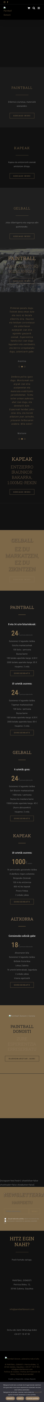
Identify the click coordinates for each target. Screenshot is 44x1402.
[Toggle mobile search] (34, 8)
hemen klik (37, 1392)
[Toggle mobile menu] (39, 8)
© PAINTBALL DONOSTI (14, 1364)
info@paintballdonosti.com (22, 1309)
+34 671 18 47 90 (32, 1367)
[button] (19, 366)
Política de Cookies (11, 1372)
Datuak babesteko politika (16, 1218)
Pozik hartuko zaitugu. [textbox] (22, 1260)
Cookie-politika (32, 1398)
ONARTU (10, 1398)
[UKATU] (41, 1392)
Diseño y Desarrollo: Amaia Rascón (22, 1379)
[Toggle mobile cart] (29, 8)
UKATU (20, 1398)
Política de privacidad (24, 1374)
